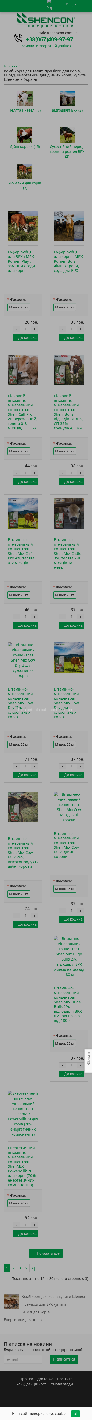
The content (28, 709)
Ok (75, 1414)
